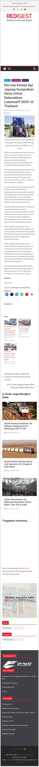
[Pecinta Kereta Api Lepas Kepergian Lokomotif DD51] (24, 322)
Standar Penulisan (9, 729)
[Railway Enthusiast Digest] (4, 68)
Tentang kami (7, 704)
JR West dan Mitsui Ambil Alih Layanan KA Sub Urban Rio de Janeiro (17, 377)
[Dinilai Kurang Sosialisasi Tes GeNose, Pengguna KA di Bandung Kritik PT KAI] (19, 403)
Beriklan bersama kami (10, 708)
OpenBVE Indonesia (9, 683)
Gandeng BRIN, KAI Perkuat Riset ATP (22, 6)
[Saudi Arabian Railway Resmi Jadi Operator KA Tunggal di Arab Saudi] (19, 441)
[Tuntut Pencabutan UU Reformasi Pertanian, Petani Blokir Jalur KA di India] (19, 479)
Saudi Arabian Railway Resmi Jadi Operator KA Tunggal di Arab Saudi (18, 464)
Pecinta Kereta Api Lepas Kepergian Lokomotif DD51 (24, 329)
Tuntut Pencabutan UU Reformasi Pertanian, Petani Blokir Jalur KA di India (17, 502)
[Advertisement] (19, 45)
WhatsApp (15, 287)
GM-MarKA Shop (8, 687)
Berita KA (7, 80)
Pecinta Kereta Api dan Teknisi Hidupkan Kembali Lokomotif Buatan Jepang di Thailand (10, 331)
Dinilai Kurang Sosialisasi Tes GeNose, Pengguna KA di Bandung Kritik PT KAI (18, 426)
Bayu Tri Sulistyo (25, 110)
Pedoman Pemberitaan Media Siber (15, 725)
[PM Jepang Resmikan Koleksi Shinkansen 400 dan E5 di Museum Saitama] (10, 346)
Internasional (16, 80)
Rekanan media (7, 721)
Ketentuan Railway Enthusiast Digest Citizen (18, 712)
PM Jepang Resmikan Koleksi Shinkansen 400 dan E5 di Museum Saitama (10, 355)
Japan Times (8, 283)
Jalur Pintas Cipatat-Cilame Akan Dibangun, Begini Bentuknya (20, 386)
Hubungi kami (7, 717)
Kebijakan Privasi (8, 734)
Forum (4, 691)
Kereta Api (25, 80)
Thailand (8, 113)
